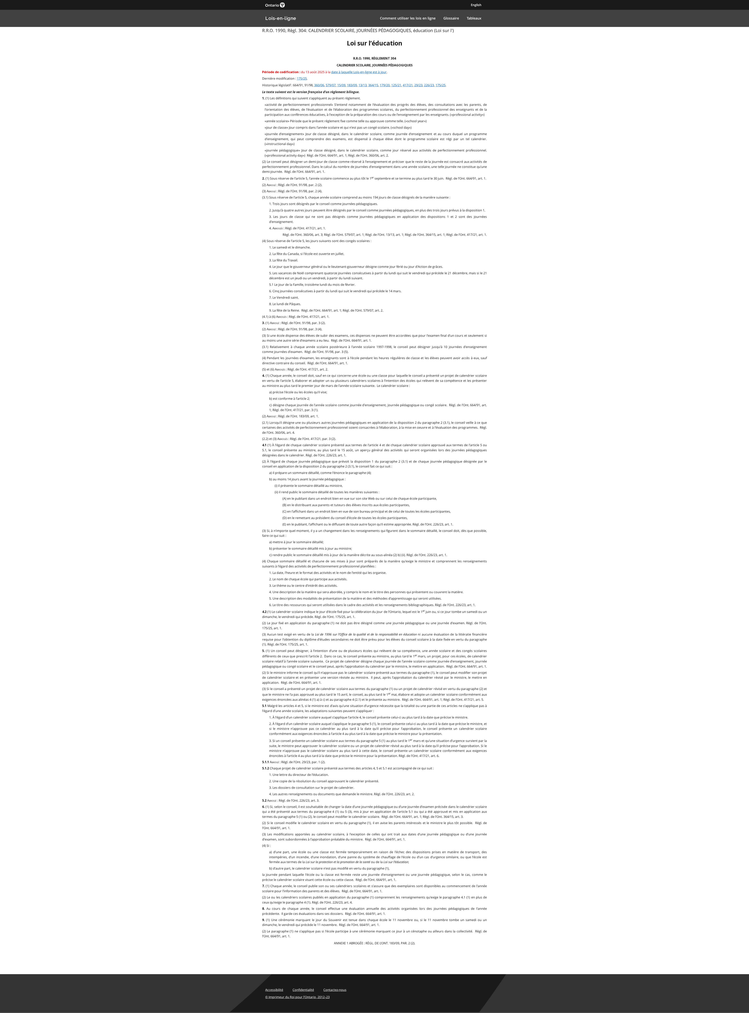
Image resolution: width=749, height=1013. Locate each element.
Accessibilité (274, 990)
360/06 (319, 85)
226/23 (429, 85)
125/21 (396, 85)
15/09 (341, 85)
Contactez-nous (334, 990)
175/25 (302, 78)
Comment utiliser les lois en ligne (408, 18)
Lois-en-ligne (280, 18)
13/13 (363, 85)
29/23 (418, 85)
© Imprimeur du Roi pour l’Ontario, (297, 997)
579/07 (331, 85)
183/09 (352, 85)
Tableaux (474, 18)
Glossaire (451, 18)
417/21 (408, 85)
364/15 (373, 85)
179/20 (385, 85)
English (476, 5)
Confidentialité (303, 990)
